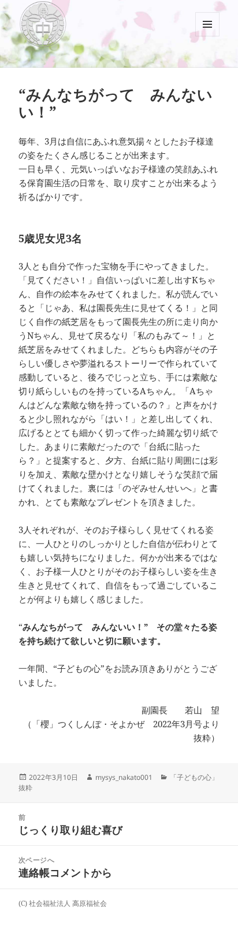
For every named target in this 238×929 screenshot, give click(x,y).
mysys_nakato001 (124, 777)
